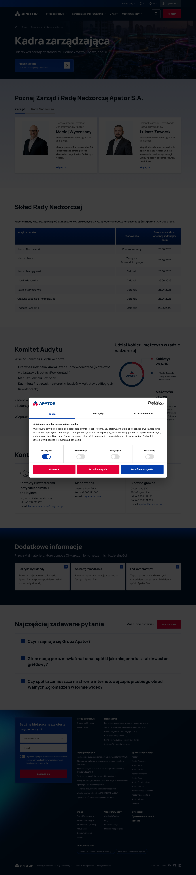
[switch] (80, 456)
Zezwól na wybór (98, 469)
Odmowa (54, 469)
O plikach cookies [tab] (144, 413)
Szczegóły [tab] (98, 413)
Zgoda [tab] (52, 414)
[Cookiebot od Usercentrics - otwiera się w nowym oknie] (150, 403)
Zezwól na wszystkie (142, 469)
